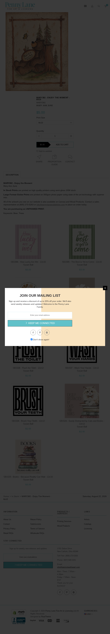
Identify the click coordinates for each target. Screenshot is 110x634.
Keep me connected (41, 323)
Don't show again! (41, 339)
